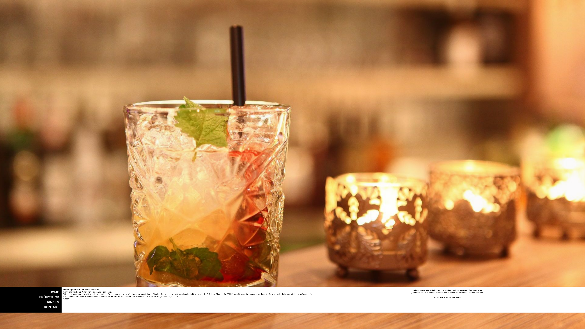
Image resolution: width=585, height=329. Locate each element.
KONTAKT (51, 307)
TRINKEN (52, 302)
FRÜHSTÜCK (49, 297)
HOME (54, 292)
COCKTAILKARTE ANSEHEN (447, 298)
